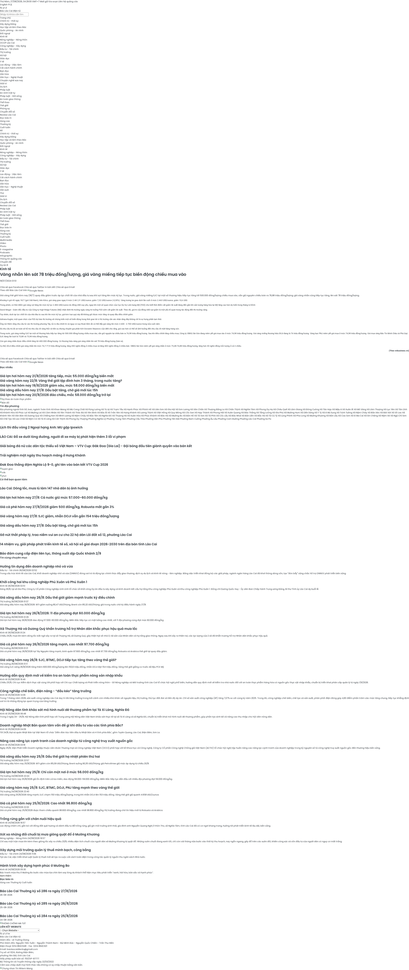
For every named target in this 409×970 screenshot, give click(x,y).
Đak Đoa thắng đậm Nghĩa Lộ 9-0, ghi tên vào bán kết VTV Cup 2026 (54, 464)
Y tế (2, 61)
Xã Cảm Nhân (49, 412)
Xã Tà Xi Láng (45, 418)
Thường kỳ (5, 124)
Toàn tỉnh (45, 409)
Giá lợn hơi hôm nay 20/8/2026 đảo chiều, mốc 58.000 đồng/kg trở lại (55, 395)
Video (3, 243)
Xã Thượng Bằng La (214, 409)
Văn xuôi (4, 189)
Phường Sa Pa (264, 418)
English (3, 4)
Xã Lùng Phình (285, 415)
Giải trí (3, 83)
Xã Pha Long (300, 415)
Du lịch (3, 86)
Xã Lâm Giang (295, 409)
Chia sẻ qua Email (65, 287)
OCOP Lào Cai (7, 42)
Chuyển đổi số (7, 111)
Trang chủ (5, 17)
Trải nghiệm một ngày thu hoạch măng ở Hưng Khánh (42, 455)
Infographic (6, 255)
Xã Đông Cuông (311, 409)
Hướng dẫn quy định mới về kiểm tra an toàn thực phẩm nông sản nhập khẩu (61, 675)
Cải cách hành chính (11, 67)
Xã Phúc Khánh (149, 415)
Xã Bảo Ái (102, 412)
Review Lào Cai (8, 114)
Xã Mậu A (337, 409)
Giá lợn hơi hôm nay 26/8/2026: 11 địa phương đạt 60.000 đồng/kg (52, 613)
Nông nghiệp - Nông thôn (13, 39)
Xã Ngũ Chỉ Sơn (398, 415)
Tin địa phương (9, 406)
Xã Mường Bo (176, 415)
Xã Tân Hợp (326, 409)
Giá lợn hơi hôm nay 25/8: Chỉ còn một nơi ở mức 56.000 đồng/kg (51, 772)
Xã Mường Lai (35, 412)
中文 (10, 4)
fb (1, 7)
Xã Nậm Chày (360, 412)
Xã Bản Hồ (188, 415)
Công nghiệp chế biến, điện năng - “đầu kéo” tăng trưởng (45, 691)
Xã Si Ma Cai (357, 415)
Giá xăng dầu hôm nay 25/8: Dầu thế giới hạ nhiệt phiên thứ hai (50, 756)
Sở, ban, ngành (32, 409)
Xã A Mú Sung (329, 412)
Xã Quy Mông (175, 412)
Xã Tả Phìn (210, 415)
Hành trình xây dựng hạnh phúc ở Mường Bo (34, 865)
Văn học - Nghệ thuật (11, 77)
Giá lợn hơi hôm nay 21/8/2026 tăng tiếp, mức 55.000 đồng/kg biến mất (57, 376)
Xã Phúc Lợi (21, 412)
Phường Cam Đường (229, 418)
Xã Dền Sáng (307, 412)
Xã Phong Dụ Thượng (77, 418)
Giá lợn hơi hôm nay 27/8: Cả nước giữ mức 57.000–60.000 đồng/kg (54, 497)
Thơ (2, 193)
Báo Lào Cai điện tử (10, 10)
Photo (3, 246)
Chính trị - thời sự (9, 20)
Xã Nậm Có (31, 418)
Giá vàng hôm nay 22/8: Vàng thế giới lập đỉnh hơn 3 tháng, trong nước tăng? (61, 381)
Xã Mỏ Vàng (360, 409)
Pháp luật (5, 89)
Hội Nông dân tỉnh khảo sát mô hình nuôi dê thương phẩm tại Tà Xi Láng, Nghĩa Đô (64, 710)
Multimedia (6, 240)
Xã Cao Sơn (344, 415)
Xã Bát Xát (386, 412)
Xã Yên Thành (64, 412)
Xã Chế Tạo (6, 418)
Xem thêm (5, 875)
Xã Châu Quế (280, 409)
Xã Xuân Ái (348, 409)
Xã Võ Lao (397, 412)
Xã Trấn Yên (114, 412)
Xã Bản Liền (248, 415)
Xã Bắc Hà (260, 415)
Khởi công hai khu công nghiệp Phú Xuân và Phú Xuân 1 (43, 582)
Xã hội (3, 55)
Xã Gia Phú (278, 412)
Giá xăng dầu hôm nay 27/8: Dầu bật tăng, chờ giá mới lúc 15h (49, 390)
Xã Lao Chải (18, 418)
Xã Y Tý (318, 412)
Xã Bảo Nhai (235, 415)
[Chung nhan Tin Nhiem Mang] (16, 967)
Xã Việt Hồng (161, 412)
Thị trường (5, 52)
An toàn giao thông (10, 99)
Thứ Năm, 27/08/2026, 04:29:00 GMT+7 (19, 1)
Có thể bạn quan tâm (13, 479)
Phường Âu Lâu (210, 418)
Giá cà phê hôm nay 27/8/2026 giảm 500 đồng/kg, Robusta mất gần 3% (57, 507)
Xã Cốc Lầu (222, 415)
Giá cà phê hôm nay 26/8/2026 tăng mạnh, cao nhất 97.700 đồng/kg (54, 644)
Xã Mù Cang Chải (76, 409)
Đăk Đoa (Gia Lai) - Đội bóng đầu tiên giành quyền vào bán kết (96, 446)
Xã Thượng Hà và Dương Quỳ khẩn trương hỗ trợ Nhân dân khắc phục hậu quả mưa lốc (68, 629)
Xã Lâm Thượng (375, 409)
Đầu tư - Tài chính (9, 49)
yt (4, 7)
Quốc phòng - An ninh (11, 30)
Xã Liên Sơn (158, 409)
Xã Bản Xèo (374, 412)
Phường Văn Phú (154, 418)
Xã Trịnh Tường (345, 412)
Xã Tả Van (199, 415)
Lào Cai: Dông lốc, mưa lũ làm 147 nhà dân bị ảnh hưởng (44, 488)
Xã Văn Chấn (197, 409)
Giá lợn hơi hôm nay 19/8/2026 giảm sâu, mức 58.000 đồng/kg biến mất (57, 385)
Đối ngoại (5, 33)
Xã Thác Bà (78, 412)
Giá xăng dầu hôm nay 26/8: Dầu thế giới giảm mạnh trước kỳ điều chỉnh (57, 597)
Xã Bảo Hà (163, 415)
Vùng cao (5, 121)
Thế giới (4, 105)
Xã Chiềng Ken (48, 415)
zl (6, 7)
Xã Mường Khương (316, 415)
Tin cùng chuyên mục (13, 557)
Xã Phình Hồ (145, 409)
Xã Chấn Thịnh (233, 409)
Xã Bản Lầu (332, 415)
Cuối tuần (5, 127)
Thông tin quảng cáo (11, 258)
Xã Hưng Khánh (129, 412)
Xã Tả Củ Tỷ (272, 415)
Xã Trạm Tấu (117, 409)
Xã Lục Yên (389, 409)
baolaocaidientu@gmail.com (22, 949)
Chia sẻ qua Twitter (34, 287)
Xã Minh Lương (63, 415)
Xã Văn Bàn (18, 415)
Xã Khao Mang (59, 409)
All (1, 130)
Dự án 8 (4, 265)
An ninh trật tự (7, 92)
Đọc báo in (6, 117)
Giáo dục (4, 58)
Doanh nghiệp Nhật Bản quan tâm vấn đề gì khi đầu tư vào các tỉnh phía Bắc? (61, 725)
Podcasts (5, 252)
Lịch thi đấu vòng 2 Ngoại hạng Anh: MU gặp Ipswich (41, 427)
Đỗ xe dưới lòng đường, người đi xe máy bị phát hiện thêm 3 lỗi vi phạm (63, 437)
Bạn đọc (4, 71)
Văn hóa (4, 74)
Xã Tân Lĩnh (401, 409)
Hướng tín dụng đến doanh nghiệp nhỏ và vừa (36, 566)
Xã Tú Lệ (105, 409)
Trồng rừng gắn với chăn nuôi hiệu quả (30, 819)
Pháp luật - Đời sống (11, 96)
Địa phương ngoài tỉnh (12, 409)
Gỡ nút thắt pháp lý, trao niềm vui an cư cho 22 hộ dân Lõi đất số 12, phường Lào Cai (66, 535)
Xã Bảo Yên (92, 415)
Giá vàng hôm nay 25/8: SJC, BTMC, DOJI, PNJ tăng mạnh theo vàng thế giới (60, 787)
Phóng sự (5, 108)
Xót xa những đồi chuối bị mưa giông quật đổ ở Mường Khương (49, 834)
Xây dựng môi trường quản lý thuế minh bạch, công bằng (45, 850)
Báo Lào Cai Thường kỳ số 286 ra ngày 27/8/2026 (38, 891)
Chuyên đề (6, 261)
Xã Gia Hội (170, 409)
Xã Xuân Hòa (134, 415)
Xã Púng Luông (93, 409)
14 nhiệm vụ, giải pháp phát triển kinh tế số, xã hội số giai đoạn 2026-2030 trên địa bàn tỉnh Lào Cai (78, 544)
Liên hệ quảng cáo (68, 1)
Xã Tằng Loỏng (264, 412)
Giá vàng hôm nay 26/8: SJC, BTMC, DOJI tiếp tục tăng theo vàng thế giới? (58, 660)
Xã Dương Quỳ (32, 415)
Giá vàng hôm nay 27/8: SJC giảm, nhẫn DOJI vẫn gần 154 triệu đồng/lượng (59, 516)
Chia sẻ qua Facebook (12, 287)
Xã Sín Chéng (371, 415)
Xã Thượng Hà (119, 415)
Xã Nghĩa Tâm (248, 409)
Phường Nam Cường (191, 418)
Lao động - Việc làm (10, 64)
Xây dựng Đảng (8, 24)
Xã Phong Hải (217, 412)
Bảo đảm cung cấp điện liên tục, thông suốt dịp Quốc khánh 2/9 (50, 553)
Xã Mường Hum (292, 412)
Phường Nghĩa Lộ (97, 418)
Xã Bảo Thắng (248, 412)
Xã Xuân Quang (232, 412)
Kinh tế (3, 36)
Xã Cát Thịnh (59, 418)
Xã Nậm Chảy (78, 415)
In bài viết (50, 287)
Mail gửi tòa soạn (49, 1)
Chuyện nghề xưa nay (11, 80)
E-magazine (6, 249)
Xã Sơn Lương (183, 409)
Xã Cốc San (188, 412)
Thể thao (4, 102)
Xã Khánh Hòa (7, 412)
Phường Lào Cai (248, 418)
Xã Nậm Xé (384, 415)
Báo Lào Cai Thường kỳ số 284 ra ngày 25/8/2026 (39, 916)
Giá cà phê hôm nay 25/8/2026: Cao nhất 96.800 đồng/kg (46, 803)
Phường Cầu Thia (136, 418)
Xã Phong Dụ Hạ (264, 409)
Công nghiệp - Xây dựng (13, 45)
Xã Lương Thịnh (145, 412)
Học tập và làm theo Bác (13, 27)
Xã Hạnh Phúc (131, 409)
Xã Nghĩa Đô (105, 415)
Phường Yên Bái (171, 418)
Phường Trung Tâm (117, 418)
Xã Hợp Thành (202, 412)
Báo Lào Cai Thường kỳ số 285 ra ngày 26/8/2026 (39, 903)
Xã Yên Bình (90, 412)
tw (8, 933)
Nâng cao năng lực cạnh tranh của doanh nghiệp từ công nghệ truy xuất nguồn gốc (66, 741)
